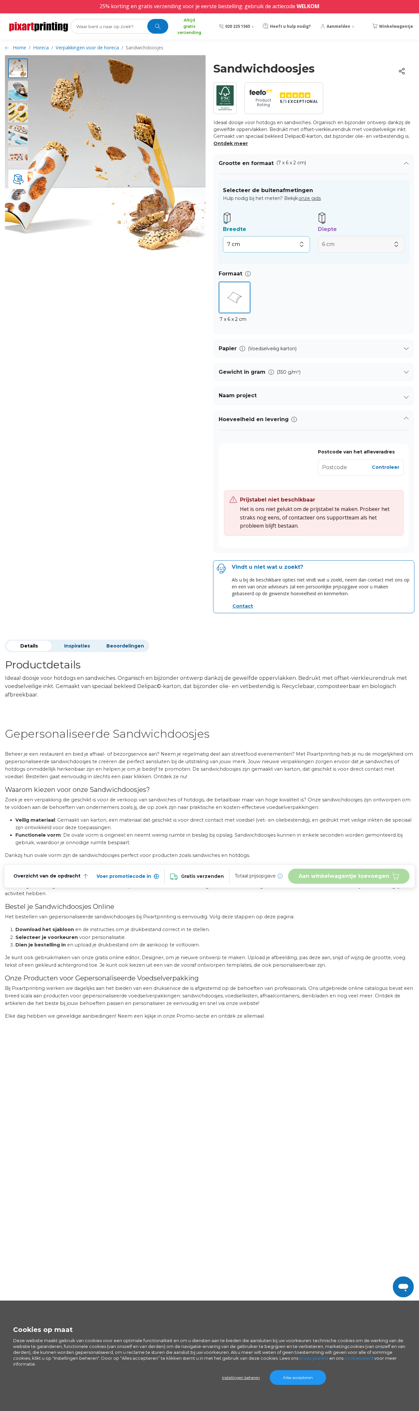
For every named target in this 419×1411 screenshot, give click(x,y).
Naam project (238, 395)
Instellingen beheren (241, 1377)
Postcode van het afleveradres (356, 452)
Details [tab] (29, 646)
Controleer (385, 467)
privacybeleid (313, 1358)
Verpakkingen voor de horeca (87, 47)
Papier (228, 348)
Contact (242, 606)
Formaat (230, 274)
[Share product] (401, 71)
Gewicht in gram (242, 372)
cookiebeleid (358, 1358)
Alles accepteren (298, 1377)
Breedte (234, 229)
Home (19, 47)
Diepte (327, 229)
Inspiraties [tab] (77, 646)
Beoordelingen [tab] (125, 646)
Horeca (41, 47)
